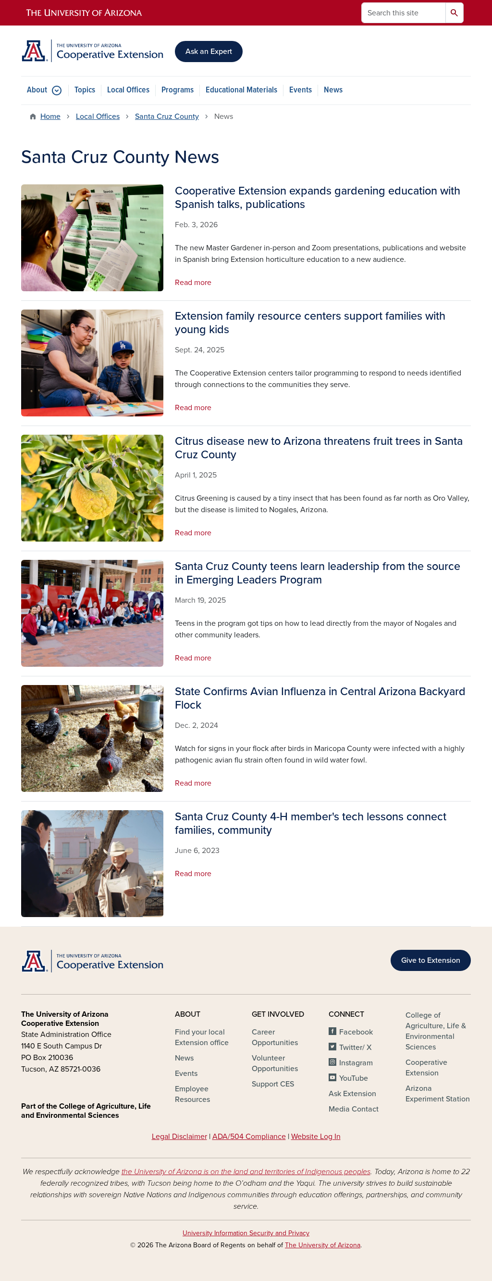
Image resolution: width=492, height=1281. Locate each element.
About (37, 90)
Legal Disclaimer (179, 1136)
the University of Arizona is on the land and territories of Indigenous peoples (246, 1172)
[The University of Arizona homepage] (84, 13)
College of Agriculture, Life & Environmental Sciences (436, 1031)
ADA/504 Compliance (249, 1136)
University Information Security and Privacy (246, 1233)
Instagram (356, 1063)
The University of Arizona (322, 1245)
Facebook (356, 1032)
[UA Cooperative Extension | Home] (92, 50)
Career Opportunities (275, 1037)
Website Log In (316, 1136)
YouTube (353, 1078)
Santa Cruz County (167, 116)
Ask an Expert (208, 51)
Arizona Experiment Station (438, 1094)
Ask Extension (352, 1094)
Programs (177, 90)
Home (50, 116)
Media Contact (354, 1109)
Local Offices (128, 90)
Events (300, 90)
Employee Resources (192, 1094)
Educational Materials (241, 90)
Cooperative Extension (426, 1068)
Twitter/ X (355, 1047)
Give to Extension (430, 960)
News (333, 90)
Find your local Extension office (202, 1037)
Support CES (273, 1084)
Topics (84, 90)
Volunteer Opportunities (275, 1063)
